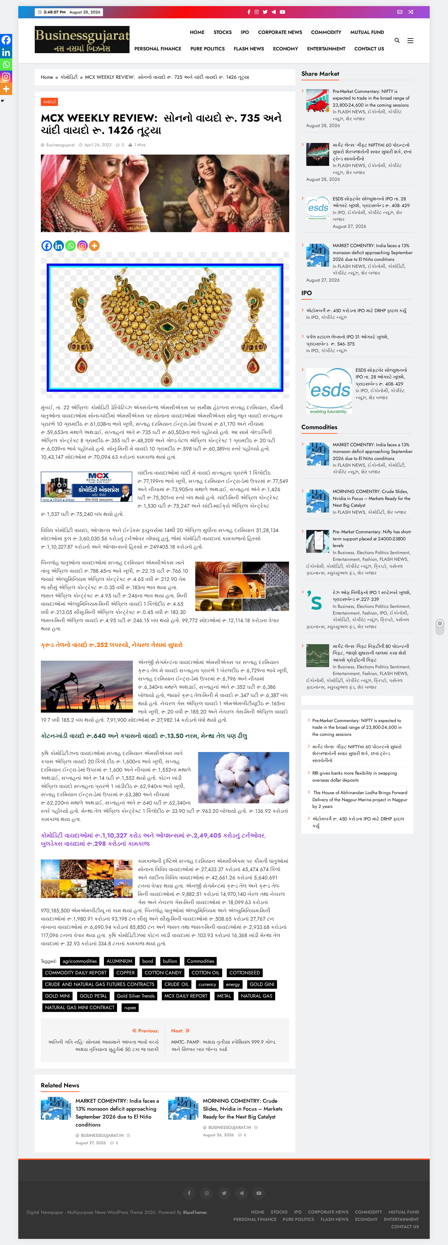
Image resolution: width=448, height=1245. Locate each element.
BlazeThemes (195, 1212)
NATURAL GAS (256, 995)
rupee (130, 1007)
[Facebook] (46, 245)
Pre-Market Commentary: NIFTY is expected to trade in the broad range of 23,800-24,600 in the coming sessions (357, 727)
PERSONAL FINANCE (157, 48)
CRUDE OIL (177, 984)
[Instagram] (82, 245)
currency (207, 984)
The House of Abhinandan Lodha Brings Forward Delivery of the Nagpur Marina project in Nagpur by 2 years (359, 799)
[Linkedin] (58, 245)
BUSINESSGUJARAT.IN (102, 1135)
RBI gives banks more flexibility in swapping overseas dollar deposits (354, 776)
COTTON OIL (205, 972)
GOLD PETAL (93, 995)
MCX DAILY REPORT (186, 995)
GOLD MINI (57, 995)
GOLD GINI (262, 984)
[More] (94, 245)
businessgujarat (60, 145)
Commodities (200, 961)
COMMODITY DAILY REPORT (75, 972)
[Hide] (2, 100)
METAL (224, 995)
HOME (197, 32)
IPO (245, 32)
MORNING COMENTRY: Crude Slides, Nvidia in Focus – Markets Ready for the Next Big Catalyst (242, 1109)
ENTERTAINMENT (326, 48)
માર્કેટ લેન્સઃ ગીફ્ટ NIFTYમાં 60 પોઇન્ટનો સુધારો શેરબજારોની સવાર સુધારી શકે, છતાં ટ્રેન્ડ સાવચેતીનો (357, 753)
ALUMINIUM (119, 961)
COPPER (125, 972)
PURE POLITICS (207, 48)
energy (233, 984)
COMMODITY (326, 32)
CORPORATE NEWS (280, 32)
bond (147, 961)
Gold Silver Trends (136, 995)
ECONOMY (285, 48)
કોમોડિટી (49, 101)
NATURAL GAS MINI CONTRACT (79, 1007)
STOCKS (223, 32)
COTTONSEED (244, 972)
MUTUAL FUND (367, 32)
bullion (170, 961)
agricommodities (80, 961)
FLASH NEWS (249, 48)
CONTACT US (369, 48)
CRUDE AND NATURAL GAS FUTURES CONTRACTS (100, 984)
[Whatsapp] (70, 245)
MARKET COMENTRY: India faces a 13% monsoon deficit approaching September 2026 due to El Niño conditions (117, 1113)
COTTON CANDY (163, 972)
